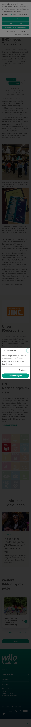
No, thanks (23, 370)
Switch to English (15, 376)
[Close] (28, 350)
